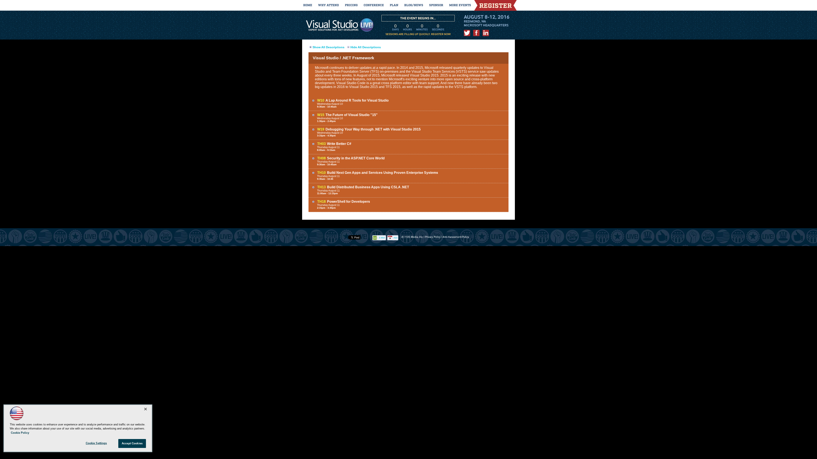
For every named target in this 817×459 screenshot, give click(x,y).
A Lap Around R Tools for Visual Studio (357, 100)
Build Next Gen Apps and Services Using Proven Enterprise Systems (382, 172)
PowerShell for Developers (348, 201)
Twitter (467, 33)
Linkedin (486, 33)
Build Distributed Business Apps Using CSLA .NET (368, 187)
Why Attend (328, 5)
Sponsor (436, 5)
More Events (460, 5)
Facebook (476, 33)
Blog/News (413, 5)
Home (307, 5)
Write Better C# (339, 144)
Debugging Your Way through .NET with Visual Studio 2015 (373, 129)
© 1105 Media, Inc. (412, 236)
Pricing (351, 5)
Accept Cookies (132, 443)
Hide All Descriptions (365, 47)
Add (395, 237)
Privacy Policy (433, 236)
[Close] (145, 409)
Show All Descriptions (328, 47)
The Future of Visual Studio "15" (352, 115)
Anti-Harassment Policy (456, 236)
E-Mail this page (382, 238)
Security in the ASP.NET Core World (356, 158)
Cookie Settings (96, 443)
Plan (394, 5)
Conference (374, 5)
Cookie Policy (20, 432)
